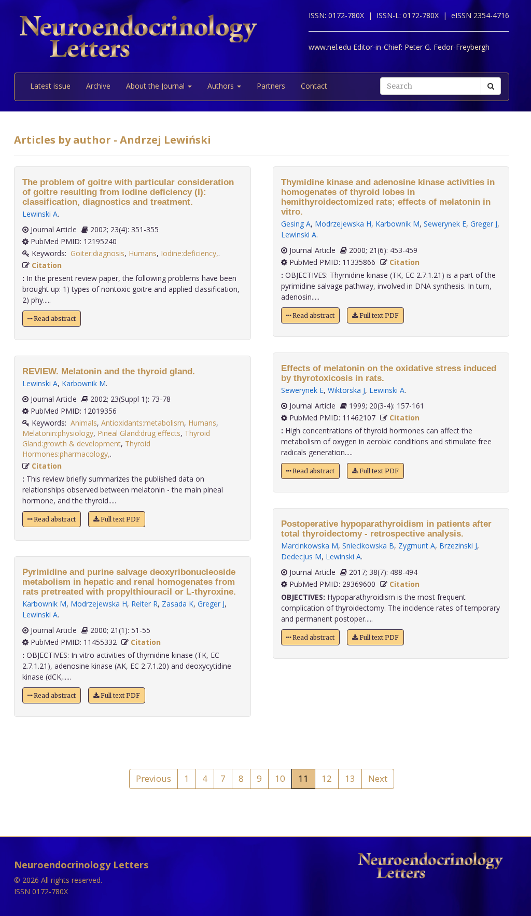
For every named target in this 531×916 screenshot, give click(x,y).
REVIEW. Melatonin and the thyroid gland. (108, 371)
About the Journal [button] (156, 86)
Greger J (211, 604)
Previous (153, 778)
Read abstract (54, 318)
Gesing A (296, 224)
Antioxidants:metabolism (142, 423)
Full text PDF (119, 519)
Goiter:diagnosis (97, 253)
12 (327, 778)
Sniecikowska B (368, 546)
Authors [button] (221, 86)
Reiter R (144, 604)
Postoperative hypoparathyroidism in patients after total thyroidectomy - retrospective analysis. (386, 529)
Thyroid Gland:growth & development (116, 438)
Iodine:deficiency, (189, 253)
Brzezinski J (458, 546)
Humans (143, 253)
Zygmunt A (416, 546)
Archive (98, 86)
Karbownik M (84, 383)
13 (350, 778)
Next (377, 778)
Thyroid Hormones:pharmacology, (86, 449)
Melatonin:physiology (57, 433)
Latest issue (50, 86)
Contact (314, 86)
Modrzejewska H (99, 604)
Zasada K (177, 604)
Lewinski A (40, 214)
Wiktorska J (346, 390)
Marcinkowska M (309, 546)
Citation (47, 265)
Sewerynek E (445, 224)
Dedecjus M (301, 556)
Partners (271, 86)
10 (280, 778)
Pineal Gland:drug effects (138, 433)
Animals (84, 423)
